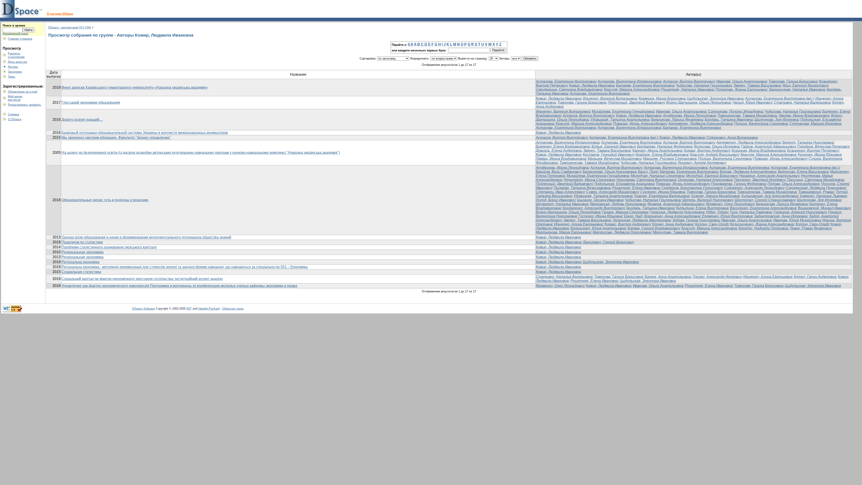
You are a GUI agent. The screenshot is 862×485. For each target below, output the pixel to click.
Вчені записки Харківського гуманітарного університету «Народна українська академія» (135, 87)
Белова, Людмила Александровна (748, 172)
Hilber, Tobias (717, 212)
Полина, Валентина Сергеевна (761, 124)
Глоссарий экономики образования (91, 102)
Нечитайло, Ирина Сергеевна (589, 180)
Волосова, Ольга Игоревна (716, 146)
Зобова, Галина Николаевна (695, 220)
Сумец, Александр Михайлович (612, 192)
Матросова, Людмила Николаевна (622, 232)
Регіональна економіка (80, 262)
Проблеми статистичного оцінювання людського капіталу (109, 247)
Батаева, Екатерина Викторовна (645, 85)
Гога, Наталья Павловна (751, 212)
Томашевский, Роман (816, 192)
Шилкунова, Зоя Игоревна (776, 119)
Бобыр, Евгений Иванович (613, 146)
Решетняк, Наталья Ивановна (687, 89)
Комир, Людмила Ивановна (591, 85)
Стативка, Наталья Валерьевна (802, 102)
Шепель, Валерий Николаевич (707, 200)
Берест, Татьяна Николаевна (807, 142)
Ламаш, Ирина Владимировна (561, 159)
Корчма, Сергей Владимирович (653, 228)
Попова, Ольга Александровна (793, 184)
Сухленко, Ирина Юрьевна (662, 192)
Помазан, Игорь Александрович (639, 124)
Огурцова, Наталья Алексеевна (705, 180)
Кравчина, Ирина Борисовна (662, 98)
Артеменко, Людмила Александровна (700, 124)
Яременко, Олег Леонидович (730, 204)
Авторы (13, 66)
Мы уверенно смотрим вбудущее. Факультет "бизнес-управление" (116, 137)
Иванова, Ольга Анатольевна (741, 81)
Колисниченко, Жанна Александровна (762, 224)
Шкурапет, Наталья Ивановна (562, 204)
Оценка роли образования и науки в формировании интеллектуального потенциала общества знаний (146, 237)
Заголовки (15, 71)
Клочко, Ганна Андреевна (815, 277)
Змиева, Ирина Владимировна (803, 115)
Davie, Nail (633, 216)
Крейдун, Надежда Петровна (763, 228)
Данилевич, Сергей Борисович (608, 242)
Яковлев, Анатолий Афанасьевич (675, 204)
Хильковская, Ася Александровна (769, 196)
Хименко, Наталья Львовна (823, 196)
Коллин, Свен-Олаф (812, 224)
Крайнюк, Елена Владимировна (662, 155)
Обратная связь (233, 308)
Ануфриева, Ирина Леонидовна (689, 115)
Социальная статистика (81, 272)
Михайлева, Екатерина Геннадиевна (623, 111)
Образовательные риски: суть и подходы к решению (105, 200)
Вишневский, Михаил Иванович (824, 208)
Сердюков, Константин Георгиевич (692, 188)
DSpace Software (143, 308)
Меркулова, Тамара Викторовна (680, 232)
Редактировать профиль (24, 104)
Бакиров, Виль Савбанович (558, 172)
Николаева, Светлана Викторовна (646, 180)
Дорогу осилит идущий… (82, 119)
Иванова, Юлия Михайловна (796, 220)
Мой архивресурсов (15, 98)
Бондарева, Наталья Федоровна (664, 146)
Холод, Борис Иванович (555, 200)
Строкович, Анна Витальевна (732, 137)
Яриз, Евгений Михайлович (805, 85)
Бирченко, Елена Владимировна (563, 146)
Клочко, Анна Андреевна (672, 224)
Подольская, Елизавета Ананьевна (624, 184)
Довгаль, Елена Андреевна (558, 150)
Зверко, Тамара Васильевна (757, 85)
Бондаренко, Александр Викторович (594, 208)
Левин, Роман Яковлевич (810, 228)
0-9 (410, 44)
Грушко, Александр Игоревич (717, 277)
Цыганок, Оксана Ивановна (600, 200)
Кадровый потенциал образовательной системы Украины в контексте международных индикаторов (145, 132)
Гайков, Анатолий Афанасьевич (768, 146)
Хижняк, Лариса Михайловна (715, 196)
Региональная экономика (82, 252)
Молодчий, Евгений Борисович (711, 176)
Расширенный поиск (15, 33)
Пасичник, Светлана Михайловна (815, 180)
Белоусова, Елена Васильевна (803, 172)
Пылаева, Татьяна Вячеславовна (582, 188)
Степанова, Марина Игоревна (815, 124)
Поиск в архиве (14, 25)
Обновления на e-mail (22, 91)
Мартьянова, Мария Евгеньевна (563, 232)
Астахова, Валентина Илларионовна (629, 81)
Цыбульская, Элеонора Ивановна (715, 98)
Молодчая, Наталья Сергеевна (657, 176)
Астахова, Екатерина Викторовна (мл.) (779, 98)
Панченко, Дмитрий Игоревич (759, 180)
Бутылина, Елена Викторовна (702, 208)
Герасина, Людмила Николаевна (677, 212)
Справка (13, 114)
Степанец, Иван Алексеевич (560, 192)
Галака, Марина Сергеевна (625, 212)
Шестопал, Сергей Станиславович (765, 200)
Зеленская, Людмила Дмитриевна (642, 220)
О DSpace (14, 119)
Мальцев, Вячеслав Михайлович (614, 159)
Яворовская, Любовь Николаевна (618, 204)
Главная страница (20, 38)
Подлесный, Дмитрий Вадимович (636, 102)
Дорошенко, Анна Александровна (672, 216)
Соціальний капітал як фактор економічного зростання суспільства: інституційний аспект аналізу (142, 279)
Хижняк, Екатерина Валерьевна (661, 196)
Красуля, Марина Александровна (631, 89)
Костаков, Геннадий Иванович (608, 155)
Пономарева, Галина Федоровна (738, 184)
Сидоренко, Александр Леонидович (754, 188)
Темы (11, 76)
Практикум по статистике (82, 242)
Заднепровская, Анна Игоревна (780, 216)
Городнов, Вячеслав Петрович (823, 146)
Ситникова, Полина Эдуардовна (735, 111)
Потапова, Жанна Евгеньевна (741, 89)
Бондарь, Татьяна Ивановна (729, 119)
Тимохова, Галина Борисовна (792, 81)
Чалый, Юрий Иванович (752, 102)
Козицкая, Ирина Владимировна (758, 150)
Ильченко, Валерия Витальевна (610, 98)
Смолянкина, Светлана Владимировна (569, 89)
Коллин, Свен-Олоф (711, 224)
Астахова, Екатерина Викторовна (566, 81)
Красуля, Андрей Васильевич (714, 155)
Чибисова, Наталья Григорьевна (704, 85)
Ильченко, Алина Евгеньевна (578, 224)
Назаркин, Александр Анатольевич (769, 176)
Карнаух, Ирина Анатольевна (657, 150)
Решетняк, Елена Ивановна (636, 188)
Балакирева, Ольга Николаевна (609, 172)
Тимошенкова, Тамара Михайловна (747, 115)
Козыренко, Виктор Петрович (812, 150)
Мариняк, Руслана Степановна (669, 159)
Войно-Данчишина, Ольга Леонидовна (698, 102)
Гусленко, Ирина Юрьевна (600, 216)
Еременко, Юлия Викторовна (727, 216)
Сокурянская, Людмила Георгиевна (816, 188)
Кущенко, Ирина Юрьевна (819, 155)
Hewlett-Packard (209, 308)
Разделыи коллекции (16, 55)
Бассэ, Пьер (648, 172)
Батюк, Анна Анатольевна (668, 277)
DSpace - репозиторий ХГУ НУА (69, 27)
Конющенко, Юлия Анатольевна (598, 228)
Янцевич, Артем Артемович (702, 163)
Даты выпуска (17, 62)
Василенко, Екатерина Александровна (763, 208)
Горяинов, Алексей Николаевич (800, 212)
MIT (189, 308)
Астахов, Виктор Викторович (689, 81)
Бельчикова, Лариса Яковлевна (677, 119)
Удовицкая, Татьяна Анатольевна (619, 119)
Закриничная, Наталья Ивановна (797, 89)
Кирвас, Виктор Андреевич (707, 150)
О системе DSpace (60, 13)
